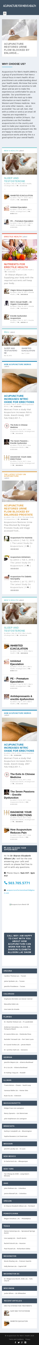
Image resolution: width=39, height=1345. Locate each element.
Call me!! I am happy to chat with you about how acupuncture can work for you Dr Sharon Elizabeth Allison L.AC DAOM (19, 944)
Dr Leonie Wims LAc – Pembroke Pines (17, 1034)
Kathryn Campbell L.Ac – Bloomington (18, 1131)
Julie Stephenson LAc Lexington (15, 1119)
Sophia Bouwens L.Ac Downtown (15, 1136)
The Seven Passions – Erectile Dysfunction (19, 442)
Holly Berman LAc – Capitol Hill (15, 1266)
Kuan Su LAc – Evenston (12, 1096)
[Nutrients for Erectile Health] (19, 250)
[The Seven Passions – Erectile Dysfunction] (6, 442)
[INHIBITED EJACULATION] (6, 196)
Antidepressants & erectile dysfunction (22, 698)
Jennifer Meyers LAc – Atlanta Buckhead (18, 1062)
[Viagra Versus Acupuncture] (6, 291)
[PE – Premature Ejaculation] (6, 222)
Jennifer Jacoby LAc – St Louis (14, 1149)
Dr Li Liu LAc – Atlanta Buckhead (15, 1067)
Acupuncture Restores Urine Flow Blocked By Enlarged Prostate (18, 510)
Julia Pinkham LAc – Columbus (15, 1188)
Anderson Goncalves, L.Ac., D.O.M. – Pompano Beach (17, 1028)
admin (8, 184)
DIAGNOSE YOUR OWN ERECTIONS (20, 458)
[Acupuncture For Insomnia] (6, 538)
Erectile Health (28, 270)
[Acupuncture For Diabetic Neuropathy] (6, 577)
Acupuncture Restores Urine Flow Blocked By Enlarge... (17, 48)
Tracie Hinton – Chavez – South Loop (17, 1085)
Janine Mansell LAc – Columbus (15, 1193)
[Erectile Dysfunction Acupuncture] (6, 317)
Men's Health (27, 184)
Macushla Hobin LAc (11, 1004)
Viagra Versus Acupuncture (21, 290)
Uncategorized (9, 186)
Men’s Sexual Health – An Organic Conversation (21, 303)
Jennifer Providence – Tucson (14, 986)
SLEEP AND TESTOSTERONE (14, 180)
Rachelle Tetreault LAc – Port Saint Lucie (18, 1039)
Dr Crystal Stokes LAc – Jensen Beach (17, 1045)
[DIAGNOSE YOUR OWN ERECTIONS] (6, 458)
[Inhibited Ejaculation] (6, 208)
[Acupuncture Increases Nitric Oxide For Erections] (19, 380)
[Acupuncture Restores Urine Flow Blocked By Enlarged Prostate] (19, 491)
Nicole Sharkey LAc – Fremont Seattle (17, 1261)
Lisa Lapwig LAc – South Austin (15, 1238)
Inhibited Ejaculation (18, 207)
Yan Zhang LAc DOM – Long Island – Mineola (17, 1175)
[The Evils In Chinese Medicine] (6, 426)
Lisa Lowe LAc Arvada (11, 1009)
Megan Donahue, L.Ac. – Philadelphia (17, 1219)
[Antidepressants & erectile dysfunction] (6, 696)
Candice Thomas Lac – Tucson (15, 976)
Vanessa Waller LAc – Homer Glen (16, 1090)
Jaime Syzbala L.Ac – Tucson (14, 981)
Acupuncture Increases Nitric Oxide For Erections (19, 398)
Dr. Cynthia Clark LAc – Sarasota (16, 1050)
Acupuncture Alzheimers (20, 557)
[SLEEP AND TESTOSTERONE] (19, 164)
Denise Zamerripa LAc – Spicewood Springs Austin (19, 1232)
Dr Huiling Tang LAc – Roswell (14, 1073)
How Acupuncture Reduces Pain (21, 831)
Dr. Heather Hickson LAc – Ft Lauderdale (18, 1022)
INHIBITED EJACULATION (21, 195)
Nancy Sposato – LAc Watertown (16, 1113)
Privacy (27, 1339)
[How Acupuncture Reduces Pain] (6, 830)
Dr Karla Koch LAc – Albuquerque (16, 1161)
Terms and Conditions (16, 1339)
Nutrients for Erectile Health (16, 266)
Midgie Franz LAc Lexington (14, 1108)
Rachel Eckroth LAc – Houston (15, 1243)
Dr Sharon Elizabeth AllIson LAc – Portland (19, 1206)
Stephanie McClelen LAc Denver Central (18, 999)
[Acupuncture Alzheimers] (6, 558)
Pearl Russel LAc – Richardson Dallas (17, 1249)
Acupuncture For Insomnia (21, 538)
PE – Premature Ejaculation (21, 221)
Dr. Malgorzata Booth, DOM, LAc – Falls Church (18, 1280)
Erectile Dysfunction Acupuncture (18, 317)
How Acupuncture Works (20, 430)
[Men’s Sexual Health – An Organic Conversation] (6, 303)
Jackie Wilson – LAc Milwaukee (15, 1293)
